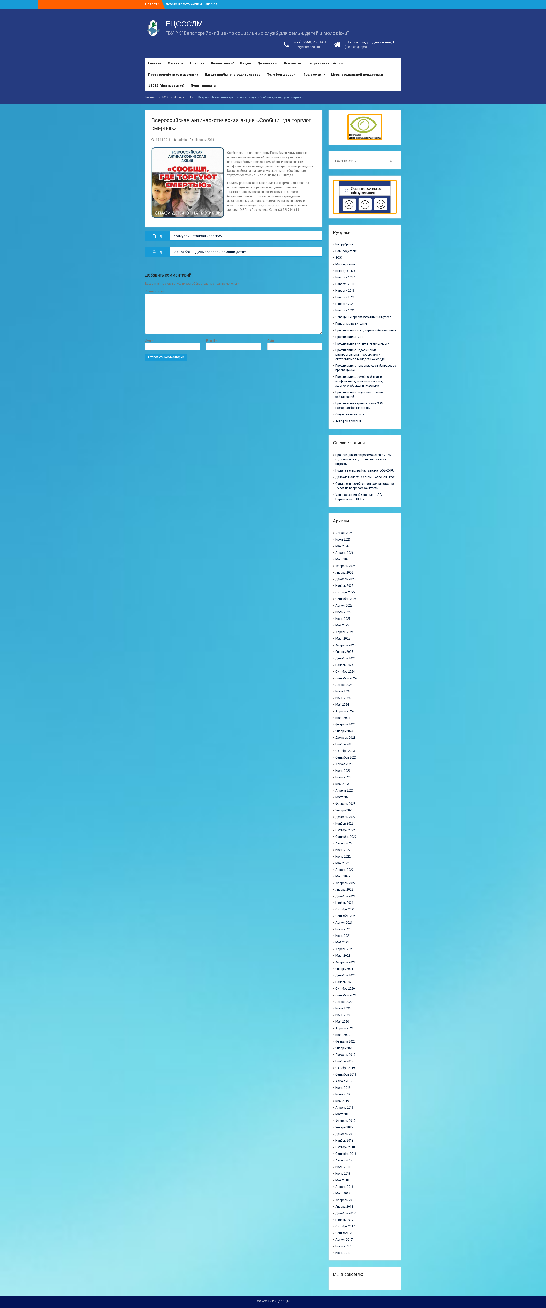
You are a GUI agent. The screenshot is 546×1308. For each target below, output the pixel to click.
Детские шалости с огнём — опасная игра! (365, 477)
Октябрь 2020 (345, 988)
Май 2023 (342, 784)
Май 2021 (342, 942)
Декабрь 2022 (345, 817)
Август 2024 (344, 684)
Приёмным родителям (351, 323)
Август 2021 (344, 922)
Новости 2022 (345, 310)
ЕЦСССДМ (184, 24)
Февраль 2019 (345, 1120)
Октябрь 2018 (345, 1147)
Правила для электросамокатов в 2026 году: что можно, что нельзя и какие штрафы (363, 459)
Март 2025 (342, 638)
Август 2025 (344, 605)
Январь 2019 (344, 1127)
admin (182, 139)
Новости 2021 (345, 304)
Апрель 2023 (344, 790)
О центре (176, 63)
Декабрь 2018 (345, 1134)
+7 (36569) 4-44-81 (310, 42)
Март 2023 (342, 797)
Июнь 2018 (343, 1173)
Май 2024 (342, 704)
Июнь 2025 (343, 618)
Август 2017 (344, 1239)
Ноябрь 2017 (344, 1219)
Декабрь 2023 (345, 737)
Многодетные (345, 271)
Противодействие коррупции (173, 74)
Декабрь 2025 (345, 579)
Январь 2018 (344, 1206)
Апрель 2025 (344, 632)
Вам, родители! (346, 251)
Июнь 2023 (343, 777)
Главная (154, 63)
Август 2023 (344, 764)
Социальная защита (349, 414)
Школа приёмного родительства (233, 74)
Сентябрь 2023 (346, 757)
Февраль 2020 (345, 1041)
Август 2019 (344, 1081)
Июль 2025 (343, 612)
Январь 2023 (344, 810)
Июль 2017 (343, 1246)
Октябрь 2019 (345, 1068)
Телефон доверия (282, 74)
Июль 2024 (343, 691)
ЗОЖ (338, 257)
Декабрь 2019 (345, 1054)
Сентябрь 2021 (346, 916)
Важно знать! (222, 63)
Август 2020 (344, 1002)
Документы (267, 63)
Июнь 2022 (343, 856)
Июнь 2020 (343, 1015)
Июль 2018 (343, 1167)
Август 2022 (344, 843)
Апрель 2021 (344, 949)
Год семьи (312, 74)
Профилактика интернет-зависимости (362, 343)
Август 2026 (344, 533)
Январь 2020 (344, 1048)
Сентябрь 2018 (346, 1153)
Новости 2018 (204, 139)
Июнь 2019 (343, 1094)
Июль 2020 (343, 1008)
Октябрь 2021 (345, 909)
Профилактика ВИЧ (349, 337)
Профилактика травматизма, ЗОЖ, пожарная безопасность (359, 406)
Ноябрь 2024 (344, 665)
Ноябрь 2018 (344, 1140)
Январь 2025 (344, 651)
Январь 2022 (344, 889)
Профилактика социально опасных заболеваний (360, 394)
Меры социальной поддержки (357, 74)
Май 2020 (342, 1021)
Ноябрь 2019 (344, 1061)
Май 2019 (342, 1101)
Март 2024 (342, 718)
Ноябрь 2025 (344, 585)
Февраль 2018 (345, 1200)
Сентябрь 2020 (346, 995)
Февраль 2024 (345, 724)
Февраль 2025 (345, 645)
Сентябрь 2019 (346, 1074)
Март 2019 (342, 1114)
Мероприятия (345, 264)
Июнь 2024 (343, 698)
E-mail (211, 340)
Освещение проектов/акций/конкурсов (363, 317)
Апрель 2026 (344, 552)
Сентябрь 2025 (346, 599)
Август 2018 (344, 1160)
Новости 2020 (345, 297)
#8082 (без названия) (166, 86)
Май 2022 (342, 863)
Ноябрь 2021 (344, 902)
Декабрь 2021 (345, 896)
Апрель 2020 (344, 1028)
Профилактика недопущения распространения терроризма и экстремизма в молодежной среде (360, 354)
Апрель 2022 (344, 869)
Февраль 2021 (345, 962)
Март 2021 (342, 955)
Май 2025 (342, 625)
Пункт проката (203, 86)
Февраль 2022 (345, 883)
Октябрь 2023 (345, 751)
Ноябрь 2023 (344, 744)
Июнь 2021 (343, 935)
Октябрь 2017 (345, 1226)
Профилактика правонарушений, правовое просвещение (365, 368)
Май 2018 (342, 1180)
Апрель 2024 (344, 711)
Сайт (270, 340)
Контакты (292, 63)
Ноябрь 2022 (344, 823)
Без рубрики (344, 244)
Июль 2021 (343, 929)
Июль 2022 (343, 850)
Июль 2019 (343, 1087)
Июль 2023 (343, 770)
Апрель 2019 (344, 1107)
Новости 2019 (345, 290)
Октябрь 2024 (345, 671)
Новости (197, 63)
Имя (149, 340)
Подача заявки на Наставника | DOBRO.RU (364, 470)
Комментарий (155, 291)
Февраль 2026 (345, 566)
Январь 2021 (344, 969)
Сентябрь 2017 (346, 1233)
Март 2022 (342, 876)
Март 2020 (342, 1035)
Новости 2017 (345, 277)
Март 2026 (342, 559)
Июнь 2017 (343, 1253)
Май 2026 (342, 546)
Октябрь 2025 (345, 592)
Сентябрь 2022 (346, 836)
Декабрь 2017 (345, 1213)
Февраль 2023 (345, 803)
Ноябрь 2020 (344, 982)
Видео (245, 63)
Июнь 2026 (343, 539)
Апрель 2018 (344, 1186)
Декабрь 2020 (345, 975)
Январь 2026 (344, 572)
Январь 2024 (344, 731)
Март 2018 (342, 1193)
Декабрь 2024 (345, 658)
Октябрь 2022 (345, 830)
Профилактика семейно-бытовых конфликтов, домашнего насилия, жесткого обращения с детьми (359, 381)
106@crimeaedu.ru (307, 47)
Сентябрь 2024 (346, 678)
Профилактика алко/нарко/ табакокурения (365, 330)
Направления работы (325, 63)
